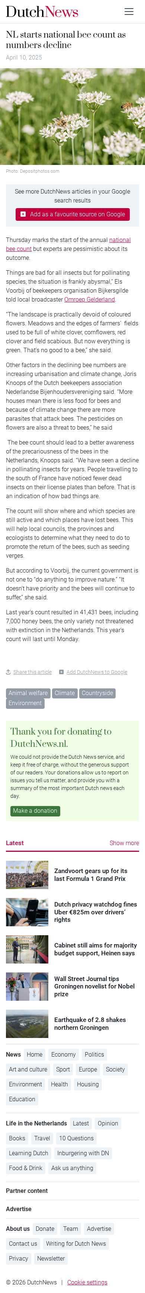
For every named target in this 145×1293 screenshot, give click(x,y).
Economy (63, 1054)
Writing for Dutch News (76, 1243)
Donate (45, 1228)
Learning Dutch (28, 1153)
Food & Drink (25, 1168)
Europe (88, 1069)
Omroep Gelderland (89, 299)
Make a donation (35, 810)
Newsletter (51, 1258)
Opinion (108, 1123)
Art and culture (28, 1069)
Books (17, 1138)
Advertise (99, 1228)
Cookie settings (87, 1282)
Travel (42, 1138)
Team (70, 1228)
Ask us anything (72, 1168)
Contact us (23, 1243)
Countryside (97, 693)
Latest (15, 843)
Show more (124, 843)
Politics (94, 1054)
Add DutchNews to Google (97, 672)
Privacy (18, 1258)
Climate (65, 693)
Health (59, 1084)
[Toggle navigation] (129, 11)
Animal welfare (28, 693)
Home (34, 1054)
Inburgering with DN (83, 1153)
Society (115, 1069)
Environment (25, 703)
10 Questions (76, 1138)
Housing (88, 1084)
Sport (63, 1069)
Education (22, 1099)
